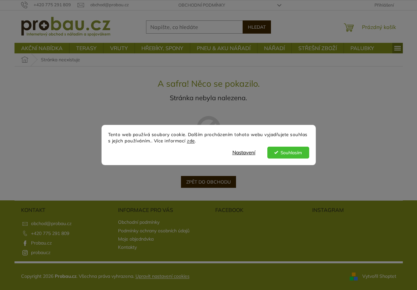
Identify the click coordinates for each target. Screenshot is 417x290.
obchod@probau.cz (51, 223)
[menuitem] (42, 48)
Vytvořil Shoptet (379, 276)
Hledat (257, 27)
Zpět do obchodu (208, 182)
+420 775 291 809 (50, 233)
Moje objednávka (136, 239)
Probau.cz (41, 243)
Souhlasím (291, 152)
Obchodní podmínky (201, 5)
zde (191, 140)
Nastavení (243, 152)
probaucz (40, 252)
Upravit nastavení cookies (162, 276)
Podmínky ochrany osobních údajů (154, 231)
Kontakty (127, 247)
